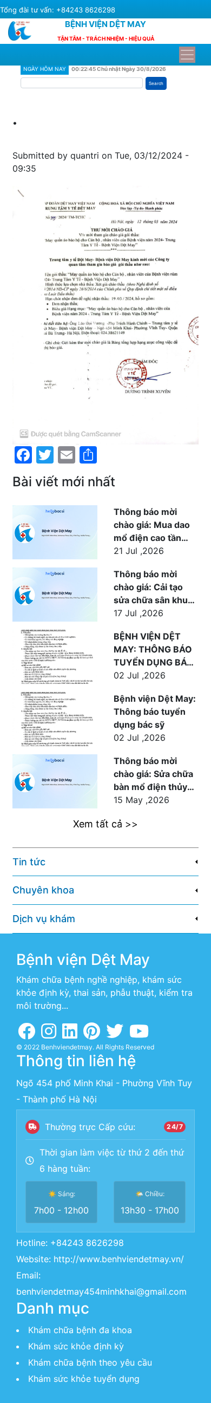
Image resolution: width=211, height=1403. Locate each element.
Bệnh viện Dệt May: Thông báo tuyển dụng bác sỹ (155, 711)
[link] (105, 862)
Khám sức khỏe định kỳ (76, 1346)
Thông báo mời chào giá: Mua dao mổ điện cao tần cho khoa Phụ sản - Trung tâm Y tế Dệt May (154, 525)
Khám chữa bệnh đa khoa (80, 1329)
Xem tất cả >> (105, 824)
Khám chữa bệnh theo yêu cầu (90, 1362)
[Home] (24, 31)
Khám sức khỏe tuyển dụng (84, 1378)
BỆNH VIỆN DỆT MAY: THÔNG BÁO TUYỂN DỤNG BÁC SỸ (153, 650)
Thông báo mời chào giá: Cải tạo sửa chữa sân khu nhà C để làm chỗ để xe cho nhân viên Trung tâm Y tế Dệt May (156, 587)
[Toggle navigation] (187, 55)
